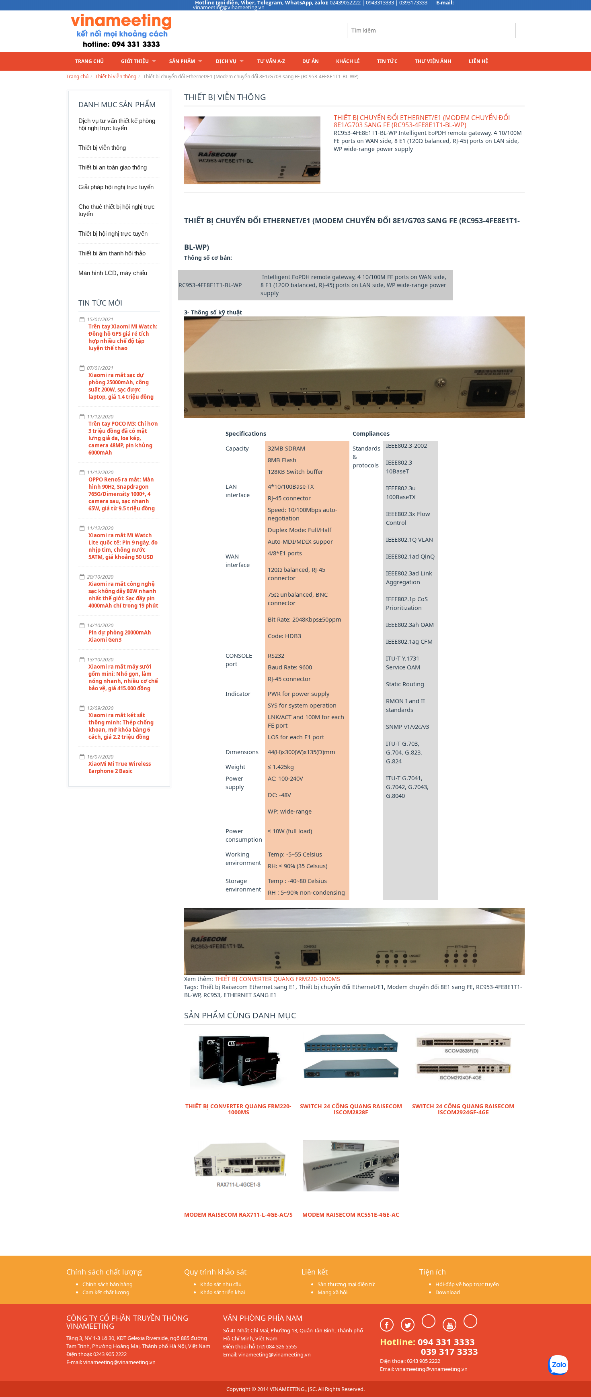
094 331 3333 (446, 1342)
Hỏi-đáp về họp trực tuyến (467, 1284)
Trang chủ (89, 61)
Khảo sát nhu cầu (221, 1284)
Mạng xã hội (332, 1292)
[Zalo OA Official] (470, 1321)
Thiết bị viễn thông (115, 76)
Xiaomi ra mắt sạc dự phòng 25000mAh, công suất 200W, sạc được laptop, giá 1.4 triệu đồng (121, 385)
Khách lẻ (348, 61)
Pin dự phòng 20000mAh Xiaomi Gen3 (119, 636)
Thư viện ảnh (433, 61)
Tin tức (387, 61)
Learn (166, 31)
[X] (408, 1325)
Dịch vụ (226, 61)
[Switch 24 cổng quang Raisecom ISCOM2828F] (350, 1065)
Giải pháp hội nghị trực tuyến (116, 187)
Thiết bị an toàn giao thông (112, 167)
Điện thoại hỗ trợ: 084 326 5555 (260, 1346)
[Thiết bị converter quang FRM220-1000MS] (238, 1065)
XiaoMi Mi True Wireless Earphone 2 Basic (119, 767)
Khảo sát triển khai (222, 1292)
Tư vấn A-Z (271, 61)
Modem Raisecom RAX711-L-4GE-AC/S (238, 1214)
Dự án (310, 61)
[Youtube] (449, 1325)
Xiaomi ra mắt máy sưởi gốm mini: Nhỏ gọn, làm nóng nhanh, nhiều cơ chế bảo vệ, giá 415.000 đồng (123, 677)
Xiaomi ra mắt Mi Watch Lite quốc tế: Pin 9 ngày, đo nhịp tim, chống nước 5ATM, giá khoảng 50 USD (123, 546)
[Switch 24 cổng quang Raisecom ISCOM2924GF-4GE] (463, 1065)
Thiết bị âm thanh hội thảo (112, 253)
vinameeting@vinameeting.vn (229, 7)
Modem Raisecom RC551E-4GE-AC (350, 1214)
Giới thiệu (135, 61)
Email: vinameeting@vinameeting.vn (267, 1354)
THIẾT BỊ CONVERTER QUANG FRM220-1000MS (277, 979)
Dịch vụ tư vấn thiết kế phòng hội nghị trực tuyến (116, 124)
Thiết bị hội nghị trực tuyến (113, 233)
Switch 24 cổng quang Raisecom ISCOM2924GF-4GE (463, 1109)
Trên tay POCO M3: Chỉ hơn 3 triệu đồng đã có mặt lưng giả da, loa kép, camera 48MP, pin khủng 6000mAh (123, 438)
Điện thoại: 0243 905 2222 (96, 1354)
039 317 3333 (449, 1351)
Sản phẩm (182, 61)
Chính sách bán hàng (107, 1284)
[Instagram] (428, 1321)
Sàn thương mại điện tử (346, 1284)
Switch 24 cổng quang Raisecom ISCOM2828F (351, 1109)
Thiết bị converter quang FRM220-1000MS (238, 1109)
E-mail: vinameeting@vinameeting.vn (111, 1362)
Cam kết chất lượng (105, 1292)
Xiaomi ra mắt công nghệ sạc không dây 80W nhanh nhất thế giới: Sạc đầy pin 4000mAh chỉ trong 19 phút (123, 594)
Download (447, 1292)
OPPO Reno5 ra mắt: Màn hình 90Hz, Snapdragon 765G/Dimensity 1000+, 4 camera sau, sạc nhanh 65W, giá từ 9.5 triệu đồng (121, 494)
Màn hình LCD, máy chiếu (112, 272)
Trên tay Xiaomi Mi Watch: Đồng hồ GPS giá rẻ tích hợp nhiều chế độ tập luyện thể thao (123, 337)
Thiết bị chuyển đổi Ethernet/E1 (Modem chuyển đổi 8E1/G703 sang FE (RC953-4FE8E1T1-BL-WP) (422, 121)
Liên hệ (478, 61)
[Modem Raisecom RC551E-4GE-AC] (350, 1173)
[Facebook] (387, 1325)
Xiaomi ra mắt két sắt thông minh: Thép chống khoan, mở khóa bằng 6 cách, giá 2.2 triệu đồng (121, 726)
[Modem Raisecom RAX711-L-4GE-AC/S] (238, 1173)
